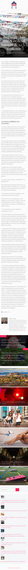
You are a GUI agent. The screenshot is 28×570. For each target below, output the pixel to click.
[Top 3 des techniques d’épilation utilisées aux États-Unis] (14, 446)
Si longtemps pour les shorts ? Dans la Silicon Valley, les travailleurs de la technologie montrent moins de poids (13, 553)
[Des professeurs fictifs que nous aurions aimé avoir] (2, 558)
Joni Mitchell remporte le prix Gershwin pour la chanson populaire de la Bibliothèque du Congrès (13, 342)
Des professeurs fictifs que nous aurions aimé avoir (13, 561)
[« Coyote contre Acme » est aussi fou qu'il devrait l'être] (2, 507)
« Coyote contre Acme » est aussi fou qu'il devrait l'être (14, 510)
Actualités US (6, 312)
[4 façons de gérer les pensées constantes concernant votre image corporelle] (2, 540)
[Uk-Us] (14, 4)
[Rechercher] (17, 489)
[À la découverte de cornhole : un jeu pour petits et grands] (14, 484)
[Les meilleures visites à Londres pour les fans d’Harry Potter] (14, 465)
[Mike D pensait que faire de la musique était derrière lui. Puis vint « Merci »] (2, 523)
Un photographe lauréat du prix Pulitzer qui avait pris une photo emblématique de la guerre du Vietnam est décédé (13, 502)
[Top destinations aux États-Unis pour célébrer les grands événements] (14, 426)
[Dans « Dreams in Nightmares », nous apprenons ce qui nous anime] (2, 514)
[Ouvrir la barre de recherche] (26, 11)
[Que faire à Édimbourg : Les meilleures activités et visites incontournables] (14, 386)
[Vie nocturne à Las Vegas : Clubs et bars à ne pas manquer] (14, 405)
